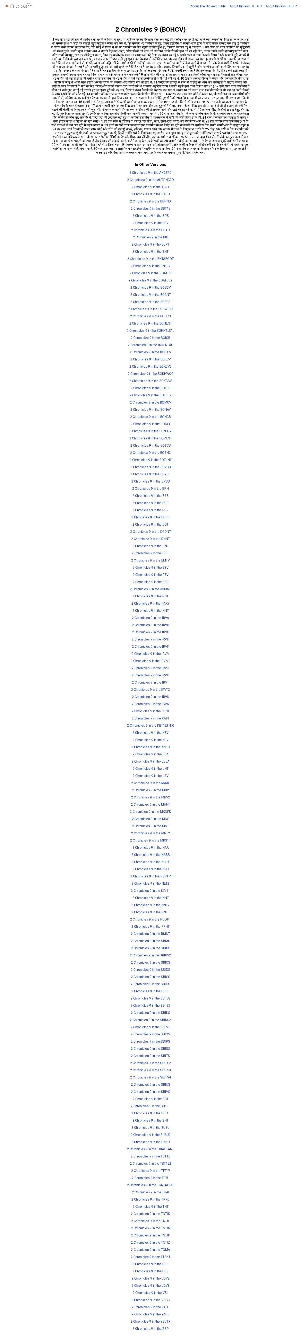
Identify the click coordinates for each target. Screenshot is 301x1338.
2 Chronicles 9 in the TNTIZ (150, 1242)
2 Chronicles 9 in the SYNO (150, 1142)
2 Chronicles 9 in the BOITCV (150, 352)
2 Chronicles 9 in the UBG (150, 1264)
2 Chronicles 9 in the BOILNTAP (150, 345)
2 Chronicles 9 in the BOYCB (150, 474)
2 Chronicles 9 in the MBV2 (150, 797)
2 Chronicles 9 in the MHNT (150, 804)
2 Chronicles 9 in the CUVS (150, 517)
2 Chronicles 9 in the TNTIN (150, 1228)
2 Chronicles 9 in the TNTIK (150, 1214)
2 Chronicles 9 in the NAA (150, 848)
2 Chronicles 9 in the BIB (150, 237)
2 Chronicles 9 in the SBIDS (150, 970)
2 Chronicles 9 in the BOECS (150, 302)
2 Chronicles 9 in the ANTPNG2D (150, 180)
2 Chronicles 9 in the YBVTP (151, 1321)
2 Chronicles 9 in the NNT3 (150, 912)
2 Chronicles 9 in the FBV (151, 575)
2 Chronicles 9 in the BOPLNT (150, 438)
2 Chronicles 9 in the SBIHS (150, 984)
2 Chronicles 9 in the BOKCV (150, 359)
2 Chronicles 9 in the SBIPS (150, 1041)
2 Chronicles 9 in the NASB (150, 855)
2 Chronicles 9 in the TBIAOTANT (150, 1149)
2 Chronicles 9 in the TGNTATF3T (150, 1185)
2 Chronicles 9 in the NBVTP (150, 876)
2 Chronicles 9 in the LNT (151, 769)
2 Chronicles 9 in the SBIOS (150, 1034)
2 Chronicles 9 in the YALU (150, 1307)
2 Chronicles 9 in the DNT (150, 546)
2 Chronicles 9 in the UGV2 (151, 1278)
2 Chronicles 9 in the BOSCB (150, 445)
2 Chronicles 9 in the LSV (151, 776)
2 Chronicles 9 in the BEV (151, 223)
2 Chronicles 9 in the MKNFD (150, 812)
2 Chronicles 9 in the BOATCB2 (150, 280)
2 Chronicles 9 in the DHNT (150, 539)
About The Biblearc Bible (208, 6)
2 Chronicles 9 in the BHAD (150, 230)
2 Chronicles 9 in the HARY (150, 603)
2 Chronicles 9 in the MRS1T (150, 840)
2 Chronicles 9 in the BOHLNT (150, 323)
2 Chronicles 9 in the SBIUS (150, 1084)
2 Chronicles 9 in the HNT (150, 611)
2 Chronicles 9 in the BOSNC (150, 453)
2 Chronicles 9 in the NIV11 (150, 891)
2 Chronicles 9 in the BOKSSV (150, 381)
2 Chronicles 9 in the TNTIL (150, 1221)
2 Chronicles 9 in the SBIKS (150, 1013)
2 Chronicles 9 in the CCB (150, 503)
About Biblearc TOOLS (246, 6)
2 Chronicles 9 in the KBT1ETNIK (150, 725)
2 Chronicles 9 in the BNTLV (150, 266)
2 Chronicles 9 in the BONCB (150, 417)
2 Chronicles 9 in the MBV (150, 790)
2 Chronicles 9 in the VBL (151, 1293)
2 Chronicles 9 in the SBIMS (151, 1027)
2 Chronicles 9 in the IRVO (150, 668)
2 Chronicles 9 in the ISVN (150, 704)
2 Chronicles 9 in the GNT (150, 596)
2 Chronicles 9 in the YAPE (150, 1314)
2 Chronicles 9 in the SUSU (150, 1128)
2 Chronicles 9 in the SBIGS (150, 977)
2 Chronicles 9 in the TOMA (150, 1250)
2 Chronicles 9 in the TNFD (150, 1199)
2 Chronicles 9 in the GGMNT (150, 589)
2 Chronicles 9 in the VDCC (150, 1300)
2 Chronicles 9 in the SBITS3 (150, 1070)
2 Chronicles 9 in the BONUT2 (150, 431)
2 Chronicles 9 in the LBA (151, 754)
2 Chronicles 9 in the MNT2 (150, 833)
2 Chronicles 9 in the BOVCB (150, 467)
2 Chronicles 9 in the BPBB (150, 481)
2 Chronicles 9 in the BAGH (150, 194)
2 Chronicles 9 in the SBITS (150, 1056)
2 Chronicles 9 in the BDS (150, 216)
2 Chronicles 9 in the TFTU (150, 1178)
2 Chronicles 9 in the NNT (150, 898)
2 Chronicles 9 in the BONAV (150, 410)
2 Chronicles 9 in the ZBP (150, 1329)
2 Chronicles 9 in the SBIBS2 (150, 955)
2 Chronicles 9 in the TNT (151, 1207)
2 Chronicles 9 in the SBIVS (150, 1092)
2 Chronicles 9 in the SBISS (150, 1049)
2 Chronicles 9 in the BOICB (150, 338)
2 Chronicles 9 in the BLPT (151, 244)
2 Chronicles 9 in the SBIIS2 (151, 998)
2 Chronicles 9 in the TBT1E (150, 1156)
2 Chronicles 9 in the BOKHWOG (150, 374)
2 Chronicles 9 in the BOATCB (151, 273)
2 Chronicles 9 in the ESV (151, 568)
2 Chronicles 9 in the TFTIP (150, 1171)
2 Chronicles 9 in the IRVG (150, 632)
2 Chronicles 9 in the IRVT (150, 682)
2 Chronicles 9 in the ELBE (150, 553)
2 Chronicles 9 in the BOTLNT (151, 460)
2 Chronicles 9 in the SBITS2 (150, 1063)
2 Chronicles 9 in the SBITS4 (150, 1077)
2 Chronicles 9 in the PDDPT (150, 919)
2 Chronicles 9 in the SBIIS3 (151, 1006)
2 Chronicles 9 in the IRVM (151, 654)
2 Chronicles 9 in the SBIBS (150, 948)
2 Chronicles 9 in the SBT (151, 1099)
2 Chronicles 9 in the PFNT (150, 927)
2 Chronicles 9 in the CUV (150, 510)
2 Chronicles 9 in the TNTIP (150, 1235)
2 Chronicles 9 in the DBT (150, 524)
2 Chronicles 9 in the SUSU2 (151, 1135)
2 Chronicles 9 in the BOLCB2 (150, 395)
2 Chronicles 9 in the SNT (150, 1120)
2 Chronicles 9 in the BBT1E (150, 208)
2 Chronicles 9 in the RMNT (150, 934)
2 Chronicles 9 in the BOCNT (150, 295)
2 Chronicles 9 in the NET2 (150, 883)
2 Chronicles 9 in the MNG (150, 819)
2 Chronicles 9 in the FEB (150, 582)
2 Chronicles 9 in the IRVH (150, 639)
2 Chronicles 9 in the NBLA (150, 862)
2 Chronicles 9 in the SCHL (150, 1113)
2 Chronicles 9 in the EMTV (150, 560)
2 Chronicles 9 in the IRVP (150, 675)
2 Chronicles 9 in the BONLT (150, 424)
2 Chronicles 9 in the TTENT (150, 1257)
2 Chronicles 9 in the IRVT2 (150, 690)
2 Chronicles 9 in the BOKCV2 (150, 366)
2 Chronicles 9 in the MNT (150, 826)
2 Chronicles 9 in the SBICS (150, 962)
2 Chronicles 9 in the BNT (150, 252)
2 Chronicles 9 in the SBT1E (150, 1106)
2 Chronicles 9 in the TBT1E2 (150, 1163)
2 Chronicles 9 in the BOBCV (150, 287)
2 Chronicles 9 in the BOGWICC (150, 309)
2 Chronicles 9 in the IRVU (150, 697)
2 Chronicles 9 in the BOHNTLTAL (150, 331)
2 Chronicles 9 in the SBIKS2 (150, 1020)
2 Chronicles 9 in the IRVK (150, 646)
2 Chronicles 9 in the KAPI (150, 718)
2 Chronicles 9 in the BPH (150, 489)
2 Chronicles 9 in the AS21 (150, 187)
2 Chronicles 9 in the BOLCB (151, 388)
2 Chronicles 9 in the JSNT (151, 711)
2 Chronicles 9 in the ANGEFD (150, 173)
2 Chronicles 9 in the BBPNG (150, 201)
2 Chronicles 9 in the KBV (150, 733)
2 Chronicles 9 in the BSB (150, 496)
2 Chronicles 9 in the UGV (150, 1271)
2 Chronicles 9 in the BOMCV (150, 402)
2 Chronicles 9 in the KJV (151, 740)
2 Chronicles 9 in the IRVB (150, 625)
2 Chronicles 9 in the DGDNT (150, 532)
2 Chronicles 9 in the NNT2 (150, 905)
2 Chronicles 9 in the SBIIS (150, 991)
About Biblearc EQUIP (281, 6)
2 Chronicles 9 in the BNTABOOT (150, 259)
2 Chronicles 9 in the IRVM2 (150, 661)
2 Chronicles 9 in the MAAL (150, 783)
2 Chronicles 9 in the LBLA (150, 761)
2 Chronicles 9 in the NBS (150, 869)
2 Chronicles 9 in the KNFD (150, 747)
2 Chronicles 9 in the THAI (150, 1192)
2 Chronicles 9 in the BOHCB (150, 316)
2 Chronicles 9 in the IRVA (150, 618)
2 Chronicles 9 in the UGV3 (151, 1286)
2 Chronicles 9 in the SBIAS (150, 941)
